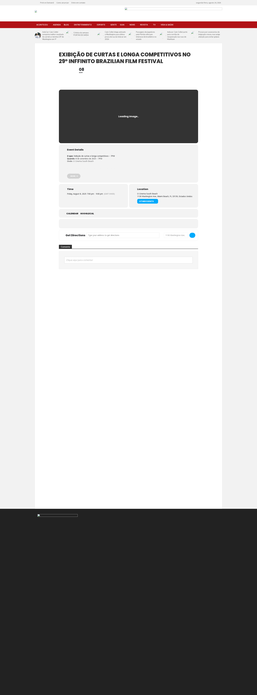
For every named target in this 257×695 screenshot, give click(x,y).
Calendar (72, 213)
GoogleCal (87, 213)
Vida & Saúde (167, 24)
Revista (144, 24)
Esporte (101, 24)
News (132, 24)
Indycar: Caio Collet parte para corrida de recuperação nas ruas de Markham (177, 35)
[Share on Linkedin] (128, 223)
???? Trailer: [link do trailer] (78, 171)
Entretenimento (83, 24)
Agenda (57, 24)
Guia (122, 24)
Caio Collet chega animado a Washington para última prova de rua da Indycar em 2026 (115, 35)
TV (154, 24)
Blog (66, 24)
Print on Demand (47, 2)
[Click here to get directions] (192, 235)
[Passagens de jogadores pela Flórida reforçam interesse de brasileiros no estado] (131, 35)
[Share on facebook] (115, 223)
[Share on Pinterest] (135, 223)
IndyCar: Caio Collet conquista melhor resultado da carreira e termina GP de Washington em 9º (53, 35)
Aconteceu (42, 24)
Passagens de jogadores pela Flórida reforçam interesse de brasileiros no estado (146, 35)
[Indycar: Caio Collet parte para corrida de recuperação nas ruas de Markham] (163, 35)
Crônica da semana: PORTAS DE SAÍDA (81, 34)
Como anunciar (62, 2)
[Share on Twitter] (121, 223)
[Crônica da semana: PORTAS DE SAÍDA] (69, 34)
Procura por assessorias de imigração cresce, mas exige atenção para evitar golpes (209, 34)
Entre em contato (78, 2)
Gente (113, 24)
